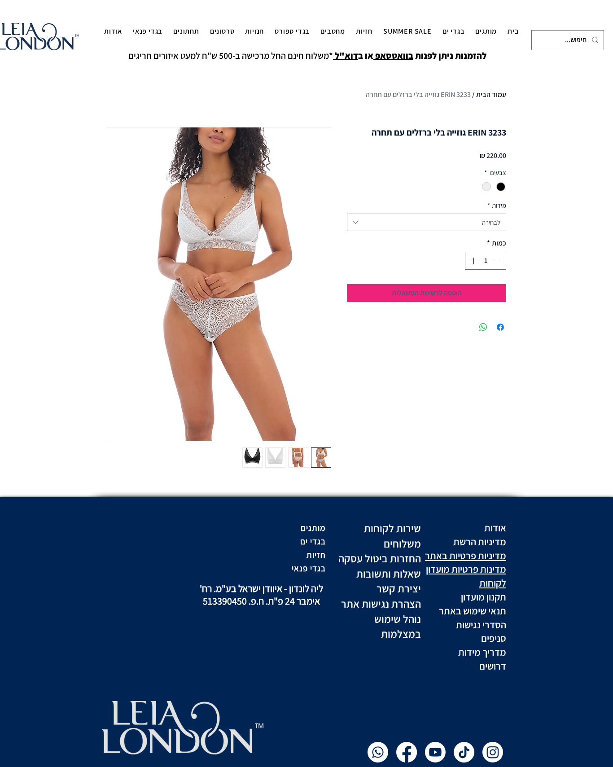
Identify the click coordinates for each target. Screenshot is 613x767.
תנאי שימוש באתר (471, 611)
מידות (496, 205)
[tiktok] (464, 752)
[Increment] (472, 260)
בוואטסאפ (393, 55)
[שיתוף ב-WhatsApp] (483, 327)
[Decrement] (498, 260)
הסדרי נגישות (480, 624)
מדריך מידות (482, 652)
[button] (486, 31)
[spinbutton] (485, 260)
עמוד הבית (491, 94)
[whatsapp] (378, 752)
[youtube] (435, 752)
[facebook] (406, 752)
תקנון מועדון (482, 597)
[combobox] (426, 222)
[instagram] (492, 752)
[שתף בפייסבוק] (500, 327)
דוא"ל (345, 55)
